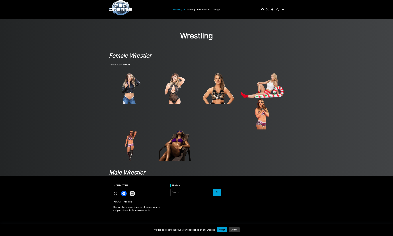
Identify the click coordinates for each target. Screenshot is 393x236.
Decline (234, 230)
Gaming (191, 9)
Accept (222, 230)
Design (216, 9)
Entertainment (204, 9)
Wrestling (177, 9)
